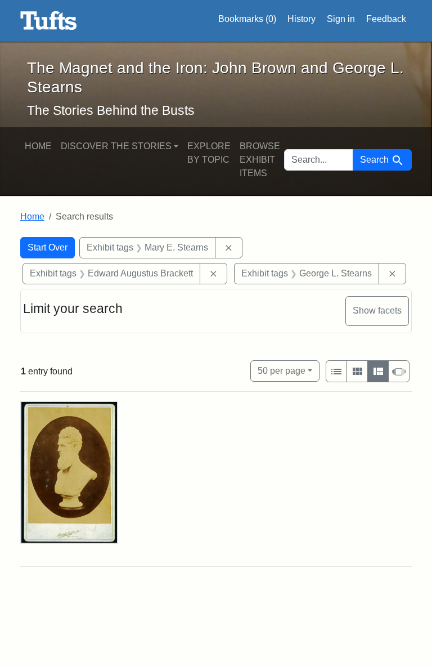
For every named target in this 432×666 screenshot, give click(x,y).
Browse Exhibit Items (260, 159)
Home (38, 146)
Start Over (48, 247)
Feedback (386, 19)
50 (281, 370)
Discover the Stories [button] (116, 146)
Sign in (341, 19)
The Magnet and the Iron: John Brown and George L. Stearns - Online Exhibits (48, 21)
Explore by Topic (209, 152)
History (301, 19)
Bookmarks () (247, 19)
